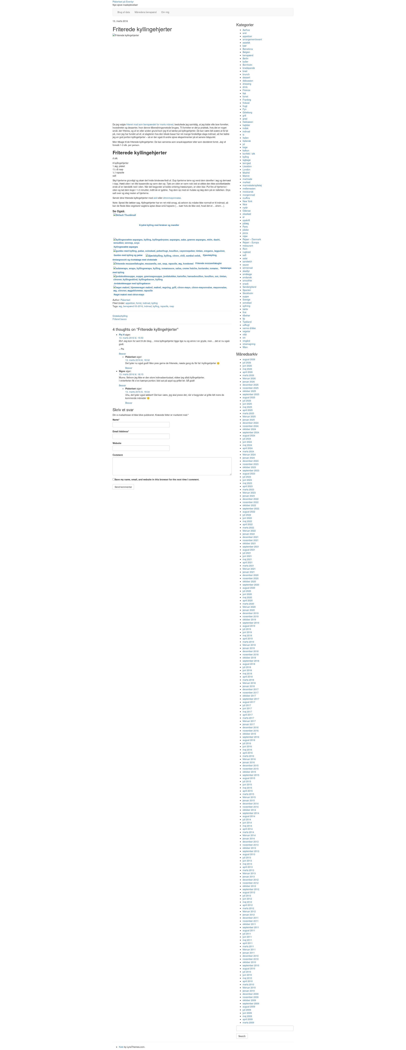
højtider (246, 125)
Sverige (246, 299)
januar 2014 (249, 838)
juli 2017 (247, 705)
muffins (246, 198)
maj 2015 (247, 787)
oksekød (247, 213)
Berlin (245, 58)
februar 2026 (249, 378)
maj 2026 (247, 368)
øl (243, 217)
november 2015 (251, 768)
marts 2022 (248, 527)
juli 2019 (247, 629)
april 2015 (248, 790)
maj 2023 (247, 483)
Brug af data (124, 12)
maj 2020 (247, 597)
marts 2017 (248, 717)
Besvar (122, 353)
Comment (118, 454)
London (246, 169)
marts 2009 (248, 1022)
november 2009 (251, 997)
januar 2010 (249, 990)
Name (116, 419)
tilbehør (246, 315)
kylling (154, 303)
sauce (246, 264)
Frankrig (247, 99)
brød (245, 71)
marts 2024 (248, 451)
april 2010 (248, 981)
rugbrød (247, 251)
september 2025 (251, 394)
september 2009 (251, 1003)
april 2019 (248, 638)
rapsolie (164, 306)
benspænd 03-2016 (133, 306)
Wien (245, 347)
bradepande (249, 67)
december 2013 (251, 841)
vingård (246, 340)
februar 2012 (249, 911)
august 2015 (249, 778)
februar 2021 (249, 568)
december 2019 (251, 613)
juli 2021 (247, 552)
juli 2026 (247, 362)
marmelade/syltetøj (252, 185)
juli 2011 (247, 933)
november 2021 (251, 540)
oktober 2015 (249, 771)
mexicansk (248, 191)
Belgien (246, 52)
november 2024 (251, 426)
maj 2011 (247, 939)
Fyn (244, 109)
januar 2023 (249, 495)
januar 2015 (249, 800)
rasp (172, 306)
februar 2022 (249, 530)
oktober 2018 (249, 657)
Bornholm (247, 64)
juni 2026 (247, 365)
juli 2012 (247, 895)
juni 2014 (247, 822)
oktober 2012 (249, 886)
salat (245, 258)
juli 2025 (247, 400)
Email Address (121, 431)
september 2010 (251, 965)
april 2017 (248, 714)
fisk (244, 93)
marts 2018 (248, 679)
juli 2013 (247, 857)
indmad (146, 303)
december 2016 (251, 727)
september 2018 (251, 660)
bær (245, 45)
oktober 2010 (249, 962)
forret (138, 303)
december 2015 (251, 765)
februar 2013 (249, 873)
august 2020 (249, 587)
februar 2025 (249, 416)
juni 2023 (247, 479)
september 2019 (251, 622)
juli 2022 (247, 514)
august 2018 (249, 663)
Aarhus (246, 29)
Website (117, 443)
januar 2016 (249, 762)
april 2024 (248, 448)
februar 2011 (249, 949)
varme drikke (249, 328)
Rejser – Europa (251, 242)
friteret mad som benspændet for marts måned (149, 124)
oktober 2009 (249, 1000)
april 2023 (248, 486)
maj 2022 (247, 521)
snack (246, 283)
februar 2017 (249, 721)
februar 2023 (249, 492)
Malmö (246, 175)
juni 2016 (247, 746)
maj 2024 (247, 445)
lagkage (247, 159)
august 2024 (249, 435)
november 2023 (251, 464)
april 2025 (248, 410)
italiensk (247, 140)
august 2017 (249, 702)
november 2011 (251, 920)
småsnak (247, 277)
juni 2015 (247, 784)
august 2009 (249, 1006)
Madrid (246, 172)
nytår (245, 207)
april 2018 (248, 676)
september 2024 (251, 432)
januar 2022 (249, 533)
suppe (246, 296)
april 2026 (248, 372)
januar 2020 (249, 610)
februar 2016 (249, 759)
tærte (245, 309)
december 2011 (251, 917)
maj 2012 (247, 901)
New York (247, 201)
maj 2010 (247, 978)
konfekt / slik (249, 153)
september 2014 (251, 813)
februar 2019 (249, 644)
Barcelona (248, 48)
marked (246, 182)
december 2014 (251, 803)
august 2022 (249, 511)
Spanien (247, 290)
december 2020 (251, 575)
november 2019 (251, 616)
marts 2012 (248, 908)
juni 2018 (247, 670)
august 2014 (249, 816)
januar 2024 (249, 457)
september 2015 (251, 775)
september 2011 (251, 927)
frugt (245, 106)
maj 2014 (247, 825)
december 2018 (251, 651)
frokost (246, 102)
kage (245, 147)
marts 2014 (248, 832)
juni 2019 (247, 632)
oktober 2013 (249, 847)
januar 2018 (249, 686)
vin (244, 337)
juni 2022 (247, 518)
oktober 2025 (249, 391)
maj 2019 (247, 635)
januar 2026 (249, 381)
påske (246, 229)
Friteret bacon (120, 319)
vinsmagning (249, 344)
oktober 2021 (249, 543)
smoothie (247, 280)
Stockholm (248, 293)
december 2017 (251, 689)
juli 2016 (247, 743)
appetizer (130, 303)
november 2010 (251, 959)
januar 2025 (249, 419)
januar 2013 (249, 876)
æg (120, 306)
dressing (247, 83)
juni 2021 (247, 556)
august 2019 (249, 625)
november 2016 (251, 730)
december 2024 (251, 422)
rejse (245, 236)
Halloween (248, 121)
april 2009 (248, 1019)
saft (244, 255)
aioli (155, 197)
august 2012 (249, 892)
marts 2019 (248, 641)
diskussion (248, 80)
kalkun (246, 150)
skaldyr (246, 271)
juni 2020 (247, 594)
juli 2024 (247, 438)
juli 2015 (247, 781)
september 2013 (251, 851)
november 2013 (251, 844)
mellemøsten (249, 188)
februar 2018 (249, 683)
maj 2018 (247, 673)
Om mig (165, 12)
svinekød (247, 302)
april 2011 (248, 943)
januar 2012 (249, 914)
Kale (121, 1046)
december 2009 (251, 993)
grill (244, 115)
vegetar (246, 331)
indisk (245, 128)
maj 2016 (247, 749)
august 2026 (249, 359)
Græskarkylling (120, 315)
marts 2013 (248, 870)
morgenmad (249, 194)
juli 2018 (247, 667)
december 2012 (251, 879)
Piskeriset (125, 299)
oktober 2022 (249, 505)
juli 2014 (247, 819)
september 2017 (251, 698)
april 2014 (248, 828)
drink (245, 87)
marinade (247, 179)
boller (245, 61)
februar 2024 (249, 454)
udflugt (246, 324)
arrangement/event (252, 39)
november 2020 (251, 578)
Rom (245, 248)
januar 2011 (249, 952)
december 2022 (251, 498)
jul (244, 144)
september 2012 (251, 889)
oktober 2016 (249, 733)
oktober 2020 (249, 581)
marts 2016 (248, 755)
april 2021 (248, 562)
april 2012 (248, 905)
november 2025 (251, 387)
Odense (247, 210)
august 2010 (249, 968)
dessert (246, 77)
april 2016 (248, 752)
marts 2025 (248, 413)
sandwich (247, 261)
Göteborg (247, 112)
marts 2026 (248, 375)
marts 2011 (248, 946)
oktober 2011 (249, 924)
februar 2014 (249, 835)
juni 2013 (247, 860)
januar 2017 (249, 724)
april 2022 (248, 524)
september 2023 (251, 470)
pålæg (246, 223)
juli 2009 (247, 1009)
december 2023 (251, 460)
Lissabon (247, 166)
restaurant (248, 245)
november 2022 (251, 502)
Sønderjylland (249, 286)
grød (245, 118)
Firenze (246, 90)
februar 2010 (249, 987)
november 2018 (251, 654)
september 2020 (251, 584)
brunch (246, 74)
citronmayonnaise (172, 197)
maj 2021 (247, 559)
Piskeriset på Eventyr (123, 1)
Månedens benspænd (146, 12)
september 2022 (251, 508)
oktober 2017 (249, 695)
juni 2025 (247, 403)
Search (242, 1036)
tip (244, 318)
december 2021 (251, 537)
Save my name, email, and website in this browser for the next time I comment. (157, 479)
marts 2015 (248, 794)
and (244, 33)
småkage (247, 274)
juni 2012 (247, 898)
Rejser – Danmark (252, 239)
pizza (245, 232)
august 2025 (249, 397)
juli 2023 (247, 476)
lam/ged (247, 163)
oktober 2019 (249, 619)
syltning (246, 305)
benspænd (248, 55)
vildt (245, 334)
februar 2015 (249, 797)
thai (244, 312)
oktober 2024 (249, 429)
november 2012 (251, 882)
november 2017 (251, 692)
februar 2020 (249, 606)
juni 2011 (247, 936)
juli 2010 (247, 971)
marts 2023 (248, 489)
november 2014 (251, 806)
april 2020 (248, 600)
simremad (248, 267)
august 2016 (249, 740)
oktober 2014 (249, 809)
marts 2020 (248, 603)
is (243, 134)
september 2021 (251, 546)
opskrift (246, 220)
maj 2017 (247, 711)
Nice (245, 204)
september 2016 (251, 736)
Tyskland (247, 321)
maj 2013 (247, 863)
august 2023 (249, 473)
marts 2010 (248, 984)
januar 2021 (249, 571)
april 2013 (248, 867)
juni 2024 (247, 441)
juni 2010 (247, 974)
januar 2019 (249, 648)
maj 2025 (247, 406)
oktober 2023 (249, 467)
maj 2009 (247, 1016)
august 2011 (249, 930)
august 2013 (249, 854)
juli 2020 (247, 590)
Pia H (121, 334)
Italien (246, 137)
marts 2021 (248, 565)
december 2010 (251, 955)
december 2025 (251, 384)
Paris (245, 226)
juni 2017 (247, 708)
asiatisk (246, 42)
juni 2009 (247, 1012)
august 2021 (249, 549)
